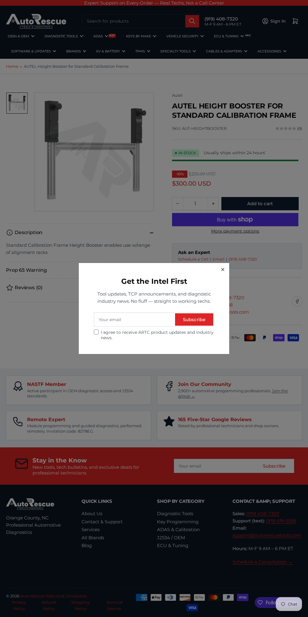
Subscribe (194, 319)
